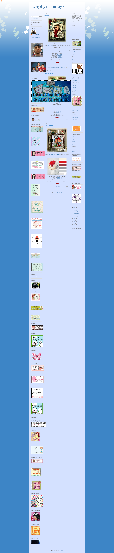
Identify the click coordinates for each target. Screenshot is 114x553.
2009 (74, 224)
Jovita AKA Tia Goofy (36, 34)
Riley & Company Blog (76, 78)
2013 (74, 218)
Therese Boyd (74, 90)
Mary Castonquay (75, 117)
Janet (73, 144)
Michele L (73, 89)
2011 (74, 221)
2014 (74, 207)
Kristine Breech (74, 115)
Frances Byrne (74, 80)
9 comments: (62, 67)
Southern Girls (58, 112)
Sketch (59, 56)
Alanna (73, 51)
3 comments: (63, 186)
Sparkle (73, 59)
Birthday (46, 15)
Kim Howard (74, 114)
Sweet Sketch (58, 111)
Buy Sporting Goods (34, 18)
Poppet (73, 151)
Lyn (72, 148)
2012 (74, 220)
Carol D (73, 141)
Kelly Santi (74, 85)
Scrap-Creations (50, 45)
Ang (73, 136)
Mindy (73, 149)
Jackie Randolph (75, 110)
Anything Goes (59, 54)
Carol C (73, 139)
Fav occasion (61, 179)
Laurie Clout (74, 87)
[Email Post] (66, 67)
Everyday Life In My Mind (50, 7)
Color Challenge (48, 125)
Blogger (62, 550)
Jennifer (73, 52)
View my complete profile (35, 37)
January (75, 216)
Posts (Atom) (59, 192)
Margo (73, 54)
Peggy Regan (74, 119)
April (73, 137)
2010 (74, 223)
